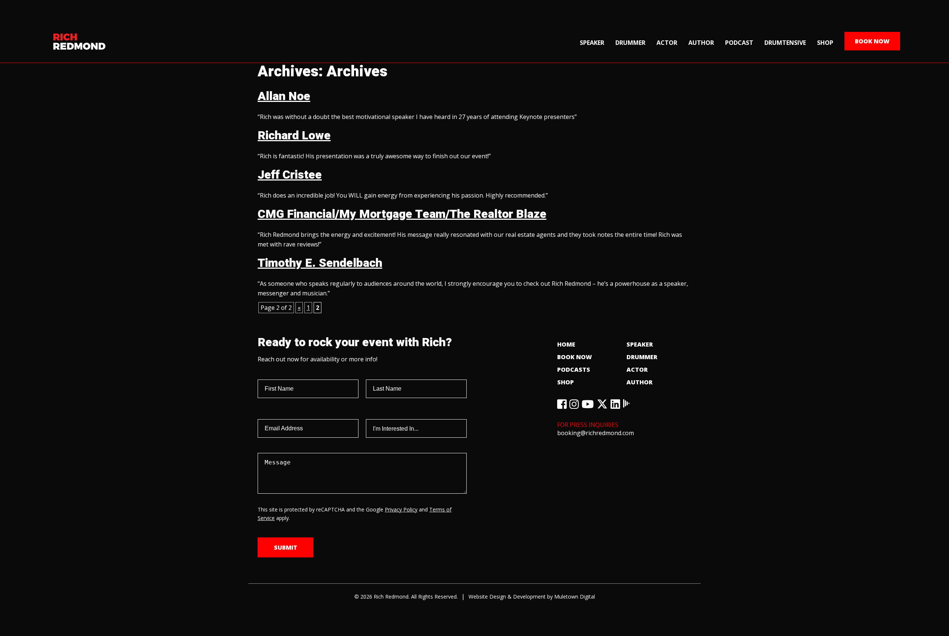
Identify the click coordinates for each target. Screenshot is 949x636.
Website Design (487, 596)
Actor (667, 43)
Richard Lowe (294, 135)
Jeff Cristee (290, 174)
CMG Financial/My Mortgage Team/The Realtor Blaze (402, 214)
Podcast (739, 43)
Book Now (872, 41)
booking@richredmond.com (595, 433)
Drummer (630, 43)
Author (701, 43)
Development (529, 596)
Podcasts (573, 369)
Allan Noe (284, 96)
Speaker (592, 43)
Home (566, 344)
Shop (825, 43)
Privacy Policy (401, 509)
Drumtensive (785, 43)
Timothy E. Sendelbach (320, 263)
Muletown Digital (574, 596)
